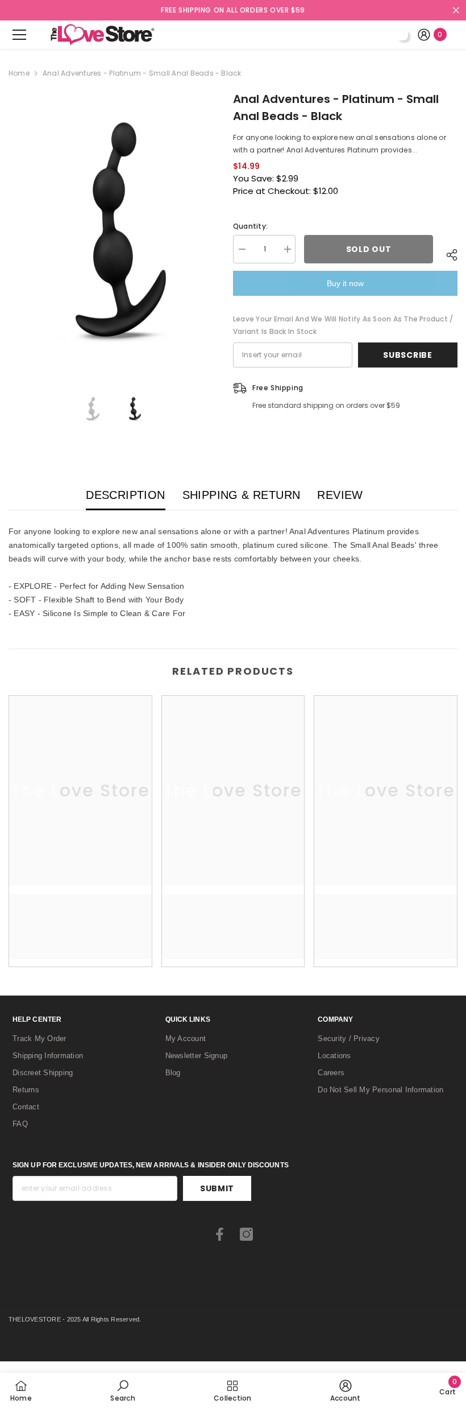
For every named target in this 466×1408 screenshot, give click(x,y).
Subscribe (407, 355)
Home (19, 73)
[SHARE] (445, 254)
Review (340, 495)
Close (456, 10)
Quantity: (250, 226)
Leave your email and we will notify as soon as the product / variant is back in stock (343, 325)
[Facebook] (219, 1234)
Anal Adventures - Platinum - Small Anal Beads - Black (336, 107)
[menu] (19, 35)
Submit (217, 1188)
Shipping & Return (241, 495)
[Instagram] (246, 1234)
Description (125, 495)
